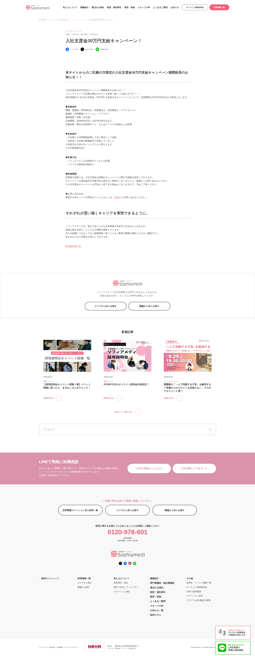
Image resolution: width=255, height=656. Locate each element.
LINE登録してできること (194, 468)
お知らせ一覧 (156, 610)
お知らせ (174, 7)
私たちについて (70, 7)
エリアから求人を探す (106, 306)
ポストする (89, 49)
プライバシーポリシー (71, 647)
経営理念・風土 (121, 583)
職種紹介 (84, 7)
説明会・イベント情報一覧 (198, 583)
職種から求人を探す (149, 306)
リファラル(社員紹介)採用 (198, 600)
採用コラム (155, 615)
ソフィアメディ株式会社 (47, 647)
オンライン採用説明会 (195, 7)
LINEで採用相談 (193, 591)
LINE (116, 197)
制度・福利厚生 (114, 7)
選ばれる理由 (98, 7)
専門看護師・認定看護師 (162, 583)
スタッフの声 (144, 7)
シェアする (74, 49)
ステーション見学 (194, 596)
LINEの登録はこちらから (149, 468)
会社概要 (60, 647)
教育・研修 (129, 7)
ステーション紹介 (122, 591)
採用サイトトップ (50, 578)
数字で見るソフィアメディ (126, 587)
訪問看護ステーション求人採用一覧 (80, 510)
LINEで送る (104, 49)
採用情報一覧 (219, 7)
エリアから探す (84, 583)
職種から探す (83, 587)
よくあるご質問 (160, 7)
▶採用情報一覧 (73, 246)
